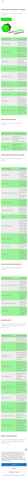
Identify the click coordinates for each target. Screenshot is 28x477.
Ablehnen (14, 468)
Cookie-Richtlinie (6, 475)
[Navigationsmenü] (2, 1)
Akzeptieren (14, 464)
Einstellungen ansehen (14, 472)
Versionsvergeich (6, 19)
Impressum (22, 475)
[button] (26, 449)
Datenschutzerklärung (15, 475)
